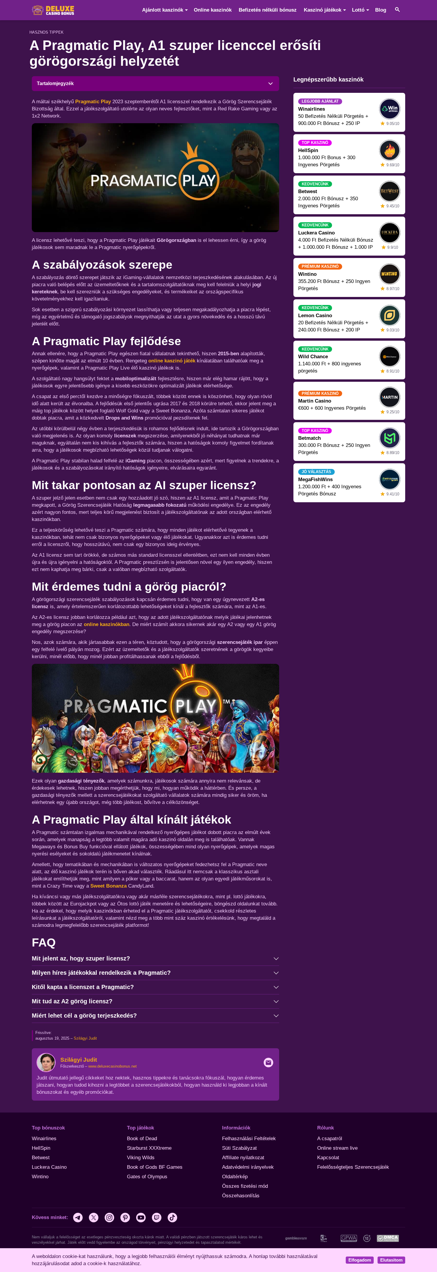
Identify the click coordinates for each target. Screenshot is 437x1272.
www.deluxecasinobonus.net (112, 1066)
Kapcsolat (328, 1157)
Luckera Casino (49, 1167)
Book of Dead (142, 1138)
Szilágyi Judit (85, 1038)
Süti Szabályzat (239, 1148)
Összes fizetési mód (245, 1186)
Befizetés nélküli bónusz (268, 10)
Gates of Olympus (147, 1176)
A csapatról (329, 1138)
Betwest (41, 1157)
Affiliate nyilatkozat (243, 1157)
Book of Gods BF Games (155, 1167)
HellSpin (41, 1148)
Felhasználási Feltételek (249, 1138)
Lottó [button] (358, 10)
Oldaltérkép (235, 1176)
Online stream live (337, 1148)
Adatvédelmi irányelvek (248, 1167)
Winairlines (44, 1138)
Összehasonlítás (241, 1196)
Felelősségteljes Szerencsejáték (353, 1167)
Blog (380, 10)
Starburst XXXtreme (149, 1148)
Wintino (40, 1176)
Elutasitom (391, 1260)
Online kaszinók (213, 10)
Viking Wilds (141, 1157)
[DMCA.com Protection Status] (388, 1238)
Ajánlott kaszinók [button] (162, 10)
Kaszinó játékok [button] (322, 10)
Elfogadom (359, 1260)
